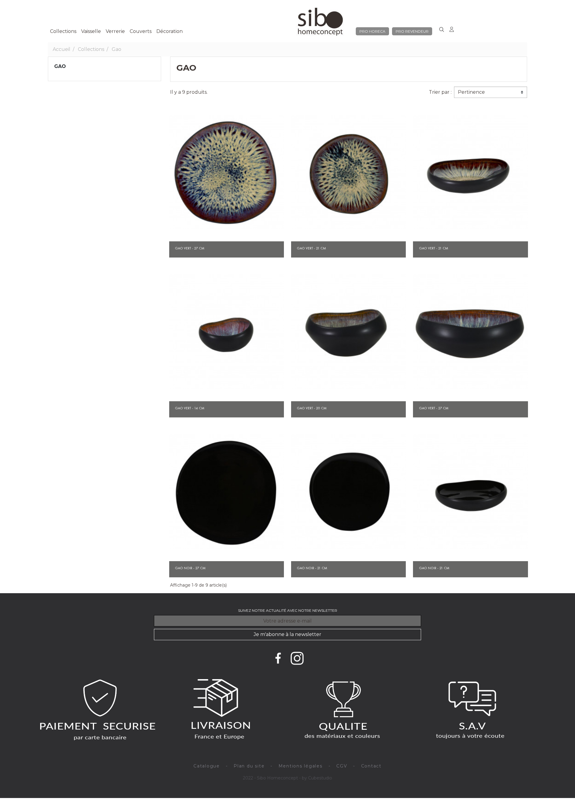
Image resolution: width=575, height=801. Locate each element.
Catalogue (206, 766)
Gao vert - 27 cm (189, 248)
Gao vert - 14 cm (189, 408)
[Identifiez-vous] (451, 28)
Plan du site (249, 766)
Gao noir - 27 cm (190, 568)
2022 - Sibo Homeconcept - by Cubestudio (287, 778)
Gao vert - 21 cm (311, 248)
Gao (60, 66)
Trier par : (440, 92)
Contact (371, 766)
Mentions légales (301, 766)
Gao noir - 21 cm (312, 568)
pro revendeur (412, 31)
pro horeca (372, 31)
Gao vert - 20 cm (311, 408)
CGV (341, 766)
